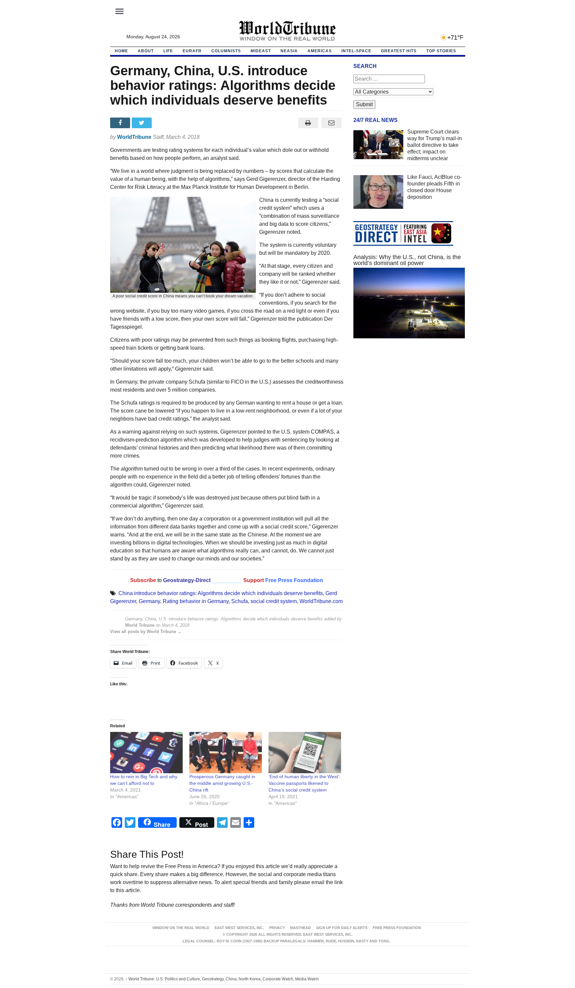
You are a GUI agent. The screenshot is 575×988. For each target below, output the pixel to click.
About (146, 51)
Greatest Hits (399, 51)
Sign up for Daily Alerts (341, 928)
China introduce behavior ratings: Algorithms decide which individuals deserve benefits (220, 593)
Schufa (239, 601)
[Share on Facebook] (121, 123)
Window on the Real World (180, 928)
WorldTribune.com (321, 601)
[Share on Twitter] (142, 123)
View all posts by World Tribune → (146, 631)
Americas (319, 51)
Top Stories (441, 51)
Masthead (300, 928)
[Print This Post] (308, 123)
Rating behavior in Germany (196, 601)
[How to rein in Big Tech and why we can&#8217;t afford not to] (146, 753)
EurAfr (192, 51)
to (159, 580)
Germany (149, 601)
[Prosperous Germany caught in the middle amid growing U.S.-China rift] (225, 753)
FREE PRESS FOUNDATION (397, 928)
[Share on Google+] (164, 123)
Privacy (277, 928)
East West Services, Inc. (239, 928)
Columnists (226, 51)
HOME (121, 51)
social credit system (274, 601)
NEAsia (289, 51)
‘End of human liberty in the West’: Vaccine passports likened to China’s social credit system (304, 783)
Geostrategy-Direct (186, 580)
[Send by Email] (331, 123)
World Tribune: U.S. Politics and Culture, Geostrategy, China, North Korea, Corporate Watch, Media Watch (222, 979)
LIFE (168, 51)
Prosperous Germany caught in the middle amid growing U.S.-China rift (222, 783)
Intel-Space (356, 51)
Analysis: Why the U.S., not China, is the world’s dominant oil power (407, 260)
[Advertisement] (409, 406)
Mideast (261, 51)
